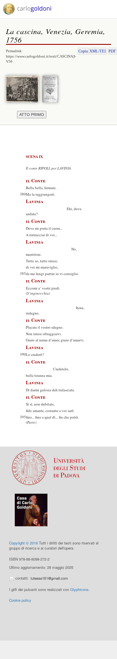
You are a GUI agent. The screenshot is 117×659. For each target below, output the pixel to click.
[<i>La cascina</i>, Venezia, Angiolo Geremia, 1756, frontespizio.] (52, 88)
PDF (112, 51)
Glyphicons (79, 589)
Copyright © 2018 (23, 543)
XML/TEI (97, 51)
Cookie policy (20, 600)
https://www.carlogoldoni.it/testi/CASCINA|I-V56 (41, 59)
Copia (83, 51)
